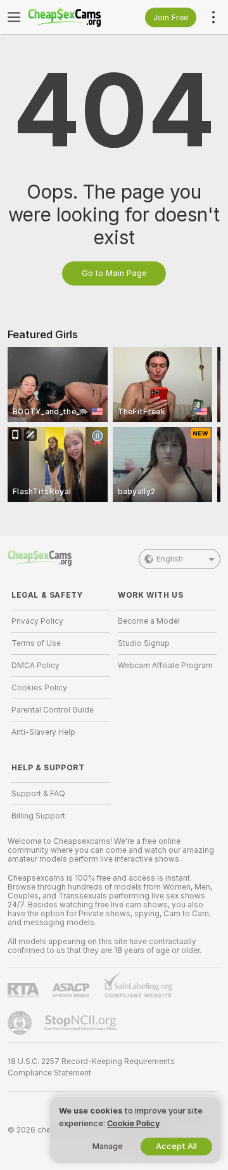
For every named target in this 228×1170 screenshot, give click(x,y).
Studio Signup (144, 643)
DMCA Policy (35, 665)
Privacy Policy (37, 621)
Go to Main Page (114, 273)
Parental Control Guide (52, 710)
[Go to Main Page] (71, 17)
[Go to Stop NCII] (81, 1022)
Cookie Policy (133, 1123)
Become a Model (149, 621)
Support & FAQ (38, 793)
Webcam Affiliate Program (165, 665)
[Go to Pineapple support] (21, 1023)
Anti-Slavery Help (43, 732)
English (169, 559)
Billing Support (38, 816)
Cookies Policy (39, 687)
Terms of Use (36, 643)
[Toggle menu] (14, 17)
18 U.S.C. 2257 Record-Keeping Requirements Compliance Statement (91, 1067)
